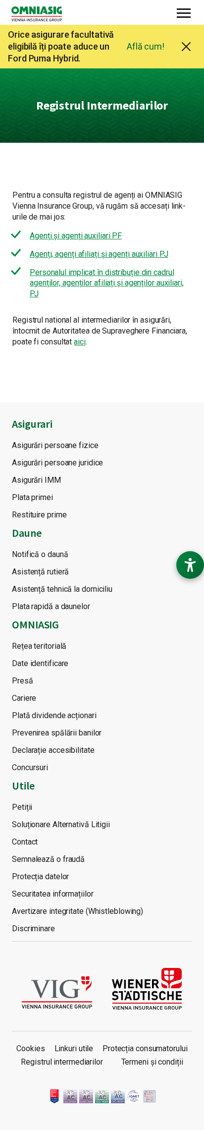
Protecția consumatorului (145, 1048)
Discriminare (33, 928)
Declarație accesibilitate (53, 750)
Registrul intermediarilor (62, 1062)
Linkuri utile (74, 1048)
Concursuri (30, 767)
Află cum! (145, 46)
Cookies (30, 1048)
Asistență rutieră (40, 571)
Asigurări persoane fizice (55, 445)
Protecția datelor (40, 876)
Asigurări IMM (36, 480)
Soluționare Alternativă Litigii (61, 824)
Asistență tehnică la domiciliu (62, 589)
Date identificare (40, 663)
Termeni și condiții (152, 1062)
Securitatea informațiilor (53, 894)
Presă (22, 680)
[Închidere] (186, 46)
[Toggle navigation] (184, 12)
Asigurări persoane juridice (57, 462)
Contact (25, 842)
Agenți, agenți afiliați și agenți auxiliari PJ (99, 254)
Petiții (22, 807)
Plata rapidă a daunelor (51, 606)
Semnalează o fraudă (48, 859)
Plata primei (32, 497)
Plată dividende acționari (54, 715)
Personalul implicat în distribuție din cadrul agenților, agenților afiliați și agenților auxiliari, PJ (107, 283)
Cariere (24, 698)
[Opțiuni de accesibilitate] (190, 565)
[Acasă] (40, 13)
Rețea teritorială (39, 646)
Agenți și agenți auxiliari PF (76, 235)
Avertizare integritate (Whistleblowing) (77, 911)
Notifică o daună (40, 554)
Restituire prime (39, 514)
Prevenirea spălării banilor (57, 732)
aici (80, 341)
